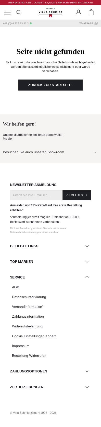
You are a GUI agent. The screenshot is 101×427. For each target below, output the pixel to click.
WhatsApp (86, 23)
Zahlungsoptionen (28, 371)
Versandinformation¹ (27, 307)
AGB (15, 287)
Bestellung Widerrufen (29, 356)
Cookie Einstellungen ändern (34, 336)
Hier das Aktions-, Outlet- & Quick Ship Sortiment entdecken (50, 2)
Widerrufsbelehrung (27, 326)
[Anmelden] (78, 12)
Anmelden (74, 195)
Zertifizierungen (26, 387)
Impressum (20, 346)
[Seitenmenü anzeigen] (7, 12)
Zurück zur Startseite (50, 85)
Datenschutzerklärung (29, 297)
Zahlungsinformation (28, 316)
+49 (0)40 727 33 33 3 (16, 23)
